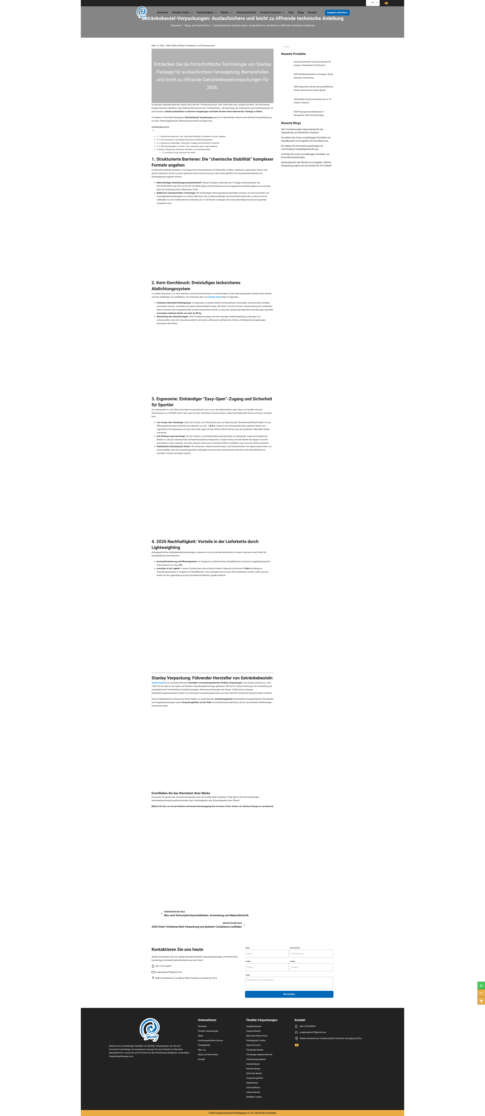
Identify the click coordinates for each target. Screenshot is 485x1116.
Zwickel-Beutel (253, 1064)
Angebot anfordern (337, 12)
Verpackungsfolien (254, 1078)
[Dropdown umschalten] (191, 12)
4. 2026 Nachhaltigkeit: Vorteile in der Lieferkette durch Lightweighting (188, 146)
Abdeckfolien (252, 1082)
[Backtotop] (481, 1000)
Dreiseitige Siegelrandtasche (259, 1054)
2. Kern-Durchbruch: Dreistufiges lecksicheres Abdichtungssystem (186, 139)
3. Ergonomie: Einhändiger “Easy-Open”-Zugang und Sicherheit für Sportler (189, 143)
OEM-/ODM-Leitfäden (175, 45)
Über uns (202, 1049)
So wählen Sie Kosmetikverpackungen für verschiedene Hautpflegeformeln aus (302, 147)
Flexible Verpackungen (208, 1031)
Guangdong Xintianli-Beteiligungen (231, 1112)
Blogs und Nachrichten (197, 25)
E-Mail (248, 961)
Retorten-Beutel (253, 1068)
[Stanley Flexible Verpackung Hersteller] (150, 1030)
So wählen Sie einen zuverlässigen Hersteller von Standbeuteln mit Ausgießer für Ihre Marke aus (306, 139)
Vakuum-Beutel (253, 1092)
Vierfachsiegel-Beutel (256, 1059)
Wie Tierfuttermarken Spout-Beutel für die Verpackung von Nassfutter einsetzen (302, 131)
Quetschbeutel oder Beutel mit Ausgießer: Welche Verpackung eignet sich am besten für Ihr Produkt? (306, 164)
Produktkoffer (204, 1045)
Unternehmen (295, 948)
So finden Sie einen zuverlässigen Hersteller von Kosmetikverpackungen (305, 155)
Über (291, 12)
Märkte (225, 12)
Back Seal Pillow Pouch (256, 1035)
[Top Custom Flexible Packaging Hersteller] (142, 12)
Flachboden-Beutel (254, 1049)
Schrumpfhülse (253, 1087)
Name (248, 948)
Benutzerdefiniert (246, 12)
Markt (200, 1035)
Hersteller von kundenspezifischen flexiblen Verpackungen (215, 682)
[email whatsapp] (481, 985)
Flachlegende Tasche (256, 1040)
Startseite (162, 12)
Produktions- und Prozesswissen (200, 45)
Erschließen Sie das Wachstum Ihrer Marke (180, 152)
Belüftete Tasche (254, 1096)
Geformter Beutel (254, 1073)
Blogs (301, 12)
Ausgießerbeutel (253, 1026)
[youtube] (386, 3)
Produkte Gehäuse (270, 12)
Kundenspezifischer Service (210, 1040)
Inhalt (248, 975)
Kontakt (312, 12)
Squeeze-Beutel (253, 1031)
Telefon (293, 961)
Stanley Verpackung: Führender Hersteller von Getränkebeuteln (184, 149)
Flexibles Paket (180, 12)
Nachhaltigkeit (205, 12)
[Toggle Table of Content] (153, 131)
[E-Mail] (481, 993)
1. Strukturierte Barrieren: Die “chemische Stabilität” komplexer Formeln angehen (192, 136)
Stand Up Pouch (253, 1045)
